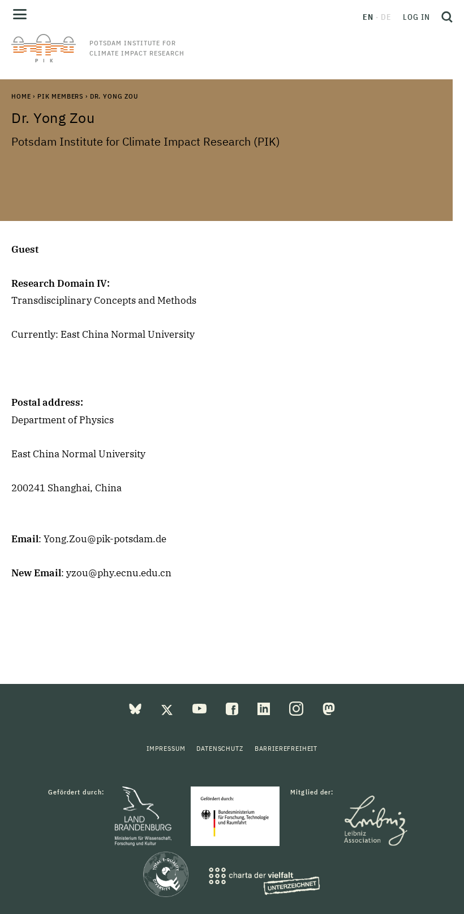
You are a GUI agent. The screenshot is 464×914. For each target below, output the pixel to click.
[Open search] (444, 17)
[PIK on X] (168, 707)
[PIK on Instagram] (297, 707)
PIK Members (60, 96)
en (368, 17)
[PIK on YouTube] (200, 707)
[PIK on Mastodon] (329, 707)
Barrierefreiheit (286, 748)
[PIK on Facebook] (233, 707)
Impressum (166, 748)
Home (21, 96)
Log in (416, 17)
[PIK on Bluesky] (136, 707)
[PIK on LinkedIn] (264, 707)
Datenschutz (219, 748)
